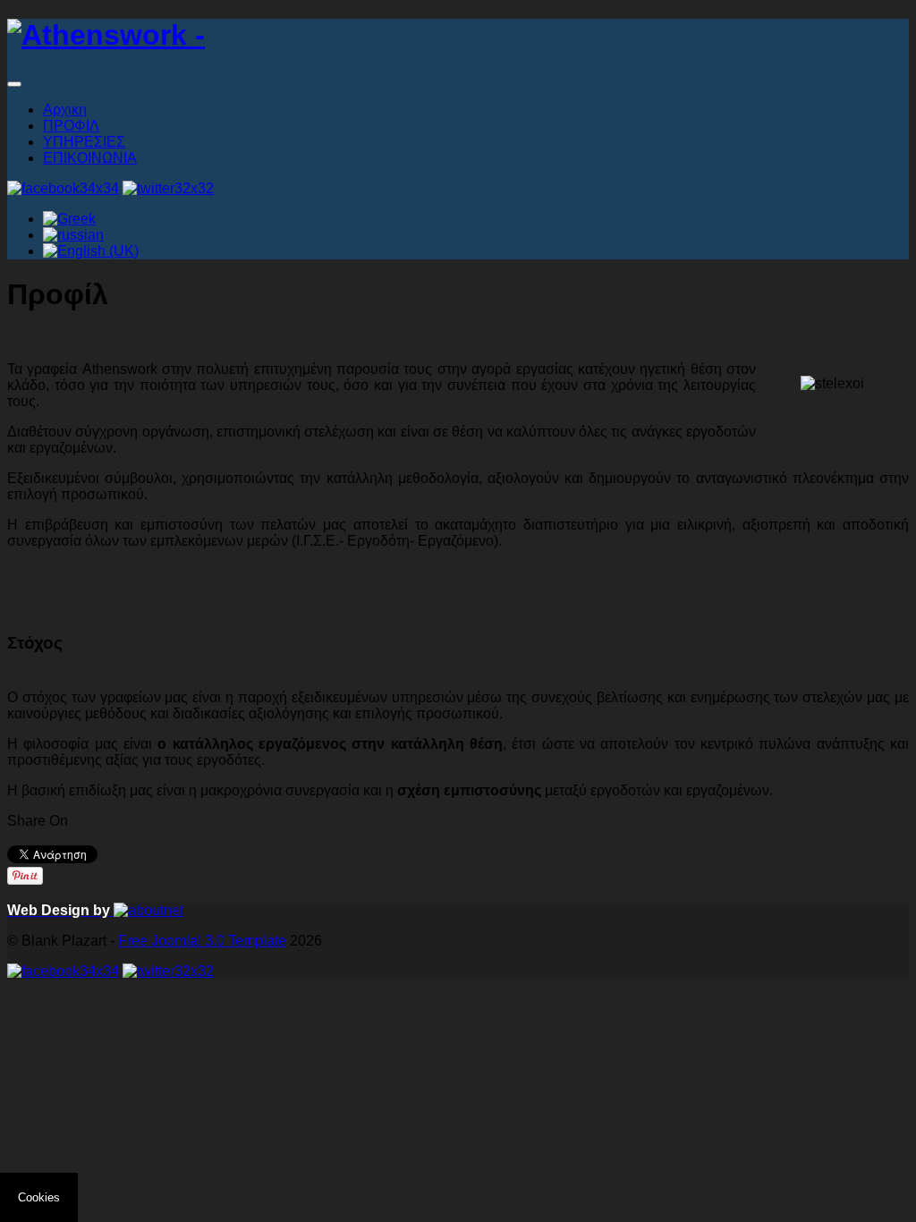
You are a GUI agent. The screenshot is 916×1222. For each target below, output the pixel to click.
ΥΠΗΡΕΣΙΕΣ (84, 141)
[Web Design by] (148, 910)
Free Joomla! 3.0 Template (202, 940)
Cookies (39, 1197)
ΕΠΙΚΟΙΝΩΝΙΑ (90, 157)
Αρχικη (65, 109)
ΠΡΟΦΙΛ (71, 125)
